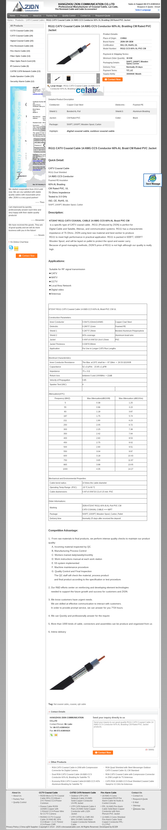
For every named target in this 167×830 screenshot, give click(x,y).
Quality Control (69, 16)
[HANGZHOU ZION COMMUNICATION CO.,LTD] (158, 10)
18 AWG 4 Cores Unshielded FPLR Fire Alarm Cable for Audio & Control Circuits (112, 799)
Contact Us (85, 16)
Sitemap (136, 805)
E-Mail (136, 802)
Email (157, 7)
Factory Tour (51, 16)
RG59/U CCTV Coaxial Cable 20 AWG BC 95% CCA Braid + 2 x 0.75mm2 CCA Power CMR (51, 821)
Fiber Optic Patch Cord (20, 61)
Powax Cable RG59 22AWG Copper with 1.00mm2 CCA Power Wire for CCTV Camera (52, 810)
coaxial (73, 704)
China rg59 (25, 827)
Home (12, 16)
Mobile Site (140, 809)
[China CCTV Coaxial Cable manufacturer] (25, 5)
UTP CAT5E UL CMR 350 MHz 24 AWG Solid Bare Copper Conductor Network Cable (83, 821)
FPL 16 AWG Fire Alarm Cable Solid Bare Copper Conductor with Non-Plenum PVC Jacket (113, 810)
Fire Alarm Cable (18, 51)
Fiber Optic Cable (18, 56)
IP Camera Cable (18, 66)
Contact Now (114, 79)
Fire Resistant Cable (19, 46)
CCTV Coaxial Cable (19, 31)
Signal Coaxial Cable (19, 41)
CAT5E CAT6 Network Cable (23, 71)
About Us (37, 16)
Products (24, 16)
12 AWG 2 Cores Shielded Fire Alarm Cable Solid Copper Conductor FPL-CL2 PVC (113, 821)
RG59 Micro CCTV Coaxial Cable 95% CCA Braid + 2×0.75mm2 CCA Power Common (52, 799)
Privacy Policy (12, 827)
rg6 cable (82, 704)
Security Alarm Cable (20, 81)
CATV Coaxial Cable (35, 20)
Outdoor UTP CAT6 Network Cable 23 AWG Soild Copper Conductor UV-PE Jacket (82, 799)
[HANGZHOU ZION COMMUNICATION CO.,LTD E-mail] (56, 735)
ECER (115, 827)
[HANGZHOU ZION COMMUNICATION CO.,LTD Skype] (51, 735)
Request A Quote (145, 7)
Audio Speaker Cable (20, 76)
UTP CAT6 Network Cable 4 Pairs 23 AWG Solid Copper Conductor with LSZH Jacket (83, 810)
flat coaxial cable (61, 704)
